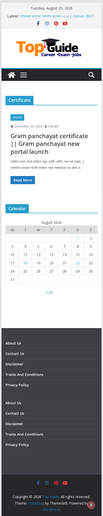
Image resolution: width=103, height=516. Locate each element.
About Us (13, 343)
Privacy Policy (17, 385)
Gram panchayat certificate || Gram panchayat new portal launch (49, 143)
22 (78, 263)
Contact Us (15, 353)
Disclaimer (14, 364)
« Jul (49, 292)
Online (17, 117)
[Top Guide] (12, 75)
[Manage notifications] (91, 505)
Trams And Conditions (25, 374)
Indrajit (53, 126)
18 (25, 263)
